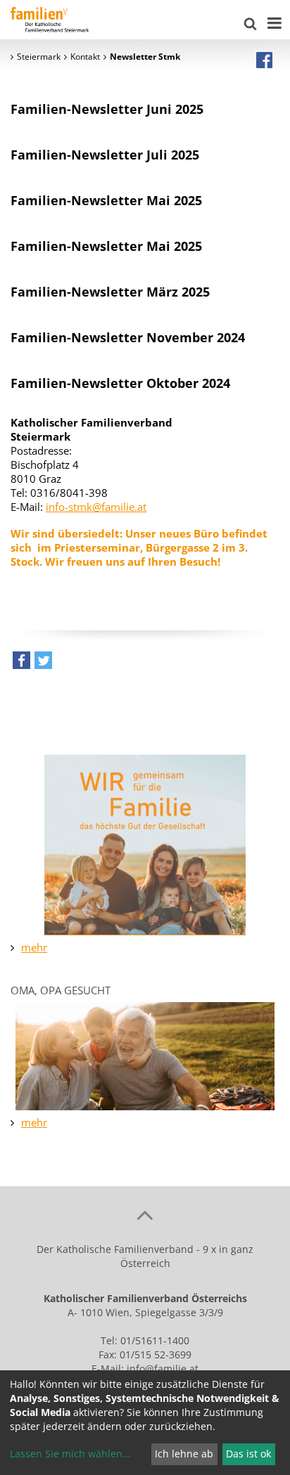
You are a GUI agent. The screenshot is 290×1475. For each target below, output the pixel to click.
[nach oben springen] (145, 1214)
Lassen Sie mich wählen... (70, 1453)
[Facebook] (264, 60)
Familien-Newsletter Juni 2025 (107, 108)
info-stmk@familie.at (96, 507)
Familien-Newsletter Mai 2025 (106, 200)
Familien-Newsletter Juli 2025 (105, 154)
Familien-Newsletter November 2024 (128, 337)
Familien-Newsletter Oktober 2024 (120, 383)
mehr (34, 947)
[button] (21, 663)
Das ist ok (248, 1453)
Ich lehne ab (184, 1453)
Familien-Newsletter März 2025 (110, 291)
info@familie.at (162, 1368)
